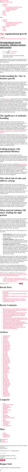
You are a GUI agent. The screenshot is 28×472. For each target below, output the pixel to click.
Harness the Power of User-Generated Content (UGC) (15, 308)
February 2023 (6, 367)
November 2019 (6, 394)
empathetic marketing (19, 279)
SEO (4, 419)
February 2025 (6, 342)
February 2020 (6, 393)
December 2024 (6, 345)
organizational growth (12, 281)
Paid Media (5, 415)
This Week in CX (7, 421)
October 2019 (6, 396)
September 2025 (6, 335)
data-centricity (23, 164)
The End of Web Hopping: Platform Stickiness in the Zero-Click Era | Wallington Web (15, 313)
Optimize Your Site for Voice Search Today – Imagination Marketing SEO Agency (13, 326)
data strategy (11, 279)
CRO (4, 403)
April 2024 (5, 355)
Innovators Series (7, 409)
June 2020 (5, 389)
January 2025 (6, 343)
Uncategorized (6, 423)
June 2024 (5, 352)
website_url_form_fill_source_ (7, 458)
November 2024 (6, 346)
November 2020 (6, 384)
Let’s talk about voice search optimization (14, 327)
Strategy (25, 38)
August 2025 (6, 337)
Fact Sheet (12, 443)
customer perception (15, 169)
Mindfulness (5, 412)
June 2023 (5, 364)
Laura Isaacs (14, 51)
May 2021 (5, 376)
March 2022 (5, 371)
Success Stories (6, 11)
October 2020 (6, 385)
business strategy (17, 278)
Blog (4, 12)
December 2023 (6, 360)
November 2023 (6, 362)
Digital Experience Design (12, 8)
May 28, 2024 (12, 53)
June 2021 (5, 375)
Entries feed (5, 434)
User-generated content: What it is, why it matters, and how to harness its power (15, 310)
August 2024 (6, 350)
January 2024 (6, 359)
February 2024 (6, 358)
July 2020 (5, 388)
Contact (4, 14)
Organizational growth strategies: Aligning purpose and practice (13, 44)
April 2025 (5, 339)
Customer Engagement (5, 38)
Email (1, 457)
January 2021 (6, 381)
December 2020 (6, 382)
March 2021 (5, 379)
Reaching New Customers (17, 38)
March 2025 (5, 341)
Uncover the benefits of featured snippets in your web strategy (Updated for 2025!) (14, 315)
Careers (6, 443)
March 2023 (5, 365)
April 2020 (5, 390)
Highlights (5, 408)
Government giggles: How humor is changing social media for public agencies (15, 324)
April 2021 (5, 377)
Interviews (5, 411)
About (4, 13)
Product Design (6, 416)
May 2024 (5, 354)
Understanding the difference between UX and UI (14, 298)
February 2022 (6, 372)
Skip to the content (4, 0)
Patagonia (6, 99)
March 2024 (5, 356)
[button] (14, 17)
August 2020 (6, 386)
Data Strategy (6, 406)
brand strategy (10, 278)
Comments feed (6, 435)
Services (5, 5)
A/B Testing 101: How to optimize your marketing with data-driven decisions (14, 300)
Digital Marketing (7, 407)
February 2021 (6, 380)
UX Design (5, 424)
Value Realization (7, 425)
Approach (5, 4)
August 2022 (6, 369)
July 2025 (5, 338)
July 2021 (5, 373)
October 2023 (6, 363)
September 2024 (6, 348)
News (4, 413)
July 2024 (5, 351)
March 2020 (5, 392)
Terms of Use (3, 453)
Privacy (1, 443)
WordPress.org (6, 436)
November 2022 (6, 368)
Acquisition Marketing (11, 9)
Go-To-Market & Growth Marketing (14, 7)
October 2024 (6, 347)
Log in (4, 432)
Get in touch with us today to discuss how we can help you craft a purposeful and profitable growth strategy (13, 274)
